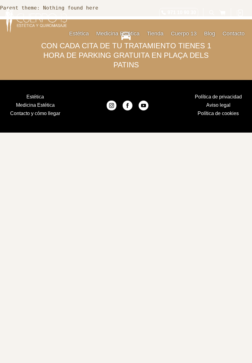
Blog (209, 33)
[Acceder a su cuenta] (239, 13)
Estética (79, 33)
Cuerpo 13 (184, 33)
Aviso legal (218, 105)
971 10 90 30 (181, 12)
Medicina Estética (118, 33)
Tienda (155, 33)
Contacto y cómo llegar (35, 113)
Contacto (233, 33)
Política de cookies (218, 113)
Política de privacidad (218, 96)
